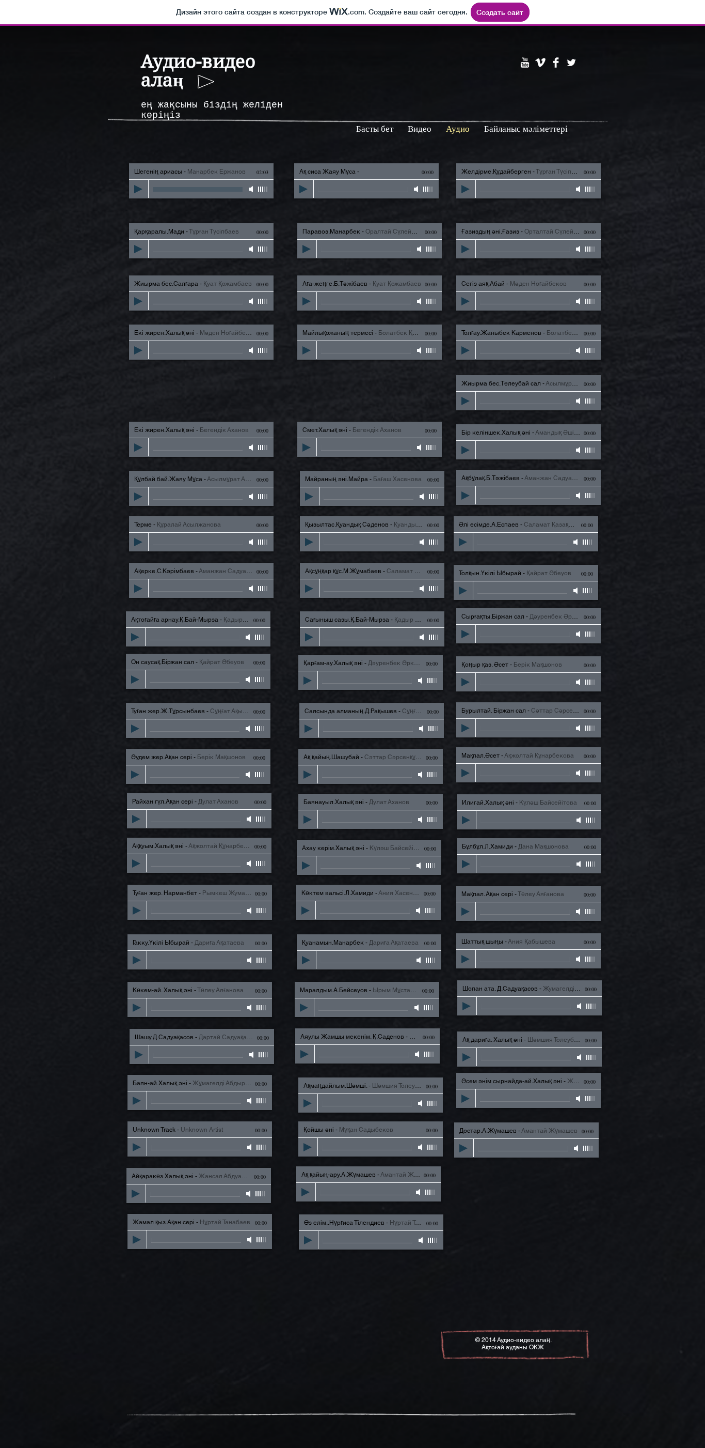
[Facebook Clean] (556, 62)
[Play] (138, 189)
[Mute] (252, 189)
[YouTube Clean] (525, 62)
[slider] (263, 189)
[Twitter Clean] (571, 62)
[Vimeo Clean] (540, 62)
